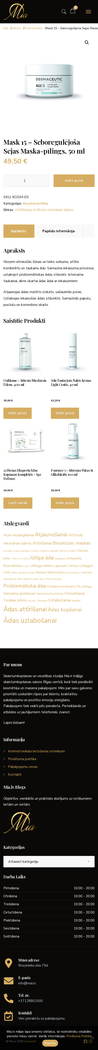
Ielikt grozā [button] (17, 413)
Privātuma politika (22, 759)
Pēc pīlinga (84, 586)
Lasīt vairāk (17, 503)
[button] (87, 42)
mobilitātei (86, 572)
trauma (32, 600)
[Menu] (88, 11)
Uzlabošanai (59, 600)
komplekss (60, 558)
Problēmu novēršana (61, 586)
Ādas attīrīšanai (25, 609)
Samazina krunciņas (50, 593)
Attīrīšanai (23, 209)
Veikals (16, 28)
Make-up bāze (19, 572)
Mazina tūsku (56, 572)
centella (25, 551)
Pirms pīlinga (53, 579)
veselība (76, 600)
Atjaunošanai (51, 534)
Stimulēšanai (74, 593)
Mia (5, 28)
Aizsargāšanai (23, 535)
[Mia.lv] (15, 11)
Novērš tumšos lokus (34, 579)
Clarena (35, 551)
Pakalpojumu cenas (23, 766)
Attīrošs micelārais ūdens (53, 209)
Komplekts (74, 558)
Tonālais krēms (15, 600)
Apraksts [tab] (18, 231)
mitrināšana (73, 572)
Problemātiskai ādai (24, 585)
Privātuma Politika (79, 1036)
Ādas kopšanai (65, 609)
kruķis (25, 566)
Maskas (41, 572)
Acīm (7, 535)
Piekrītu (50, 1043)
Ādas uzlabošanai (30, 620)
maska (31, 572)
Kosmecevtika (33, 28)
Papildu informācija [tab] (58, 231)
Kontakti (14, 774)
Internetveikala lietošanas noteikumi (36, 751)
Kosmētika (12, 565)
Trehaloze (42, 600)
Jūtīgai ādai (42, 557)
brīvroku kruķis (11, 551)
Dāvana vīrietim (68, 551)
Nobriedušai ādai (12, 579)
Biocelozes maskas (72, 543)
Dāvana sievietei (49, 551)
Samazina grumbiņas (19, 593)
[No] (92, 1038)
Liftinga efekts (41, 566)
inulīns (25, 558)
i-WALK (15, 558)
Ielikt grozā (74, 180)
